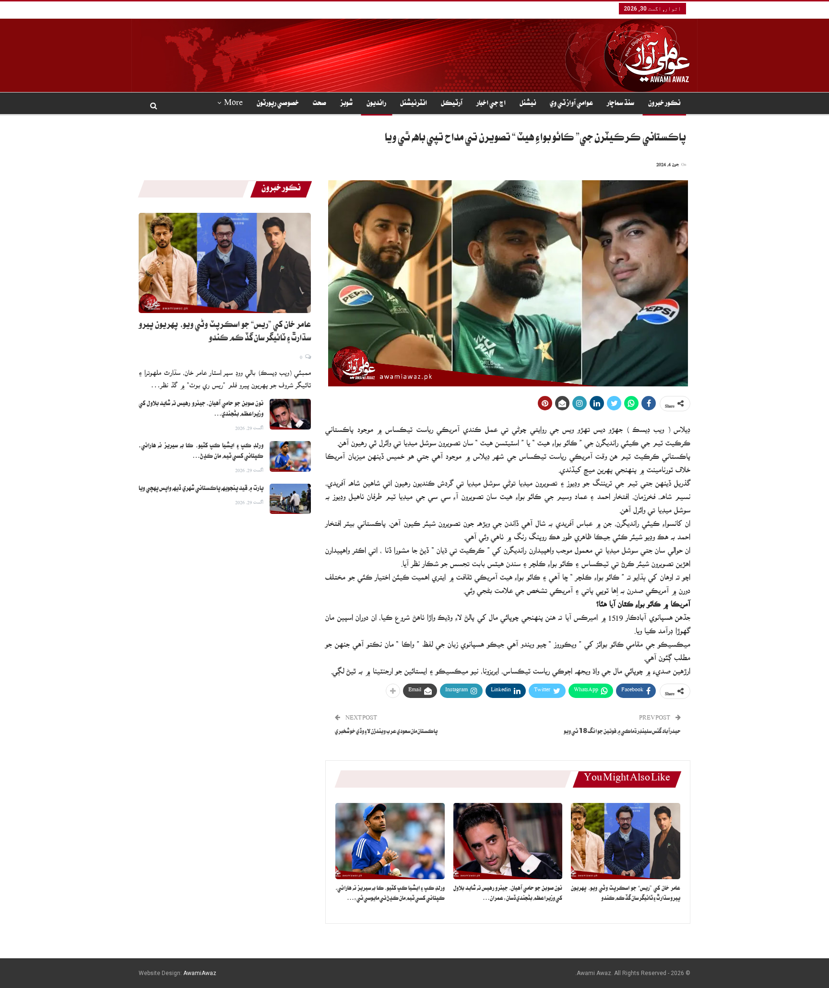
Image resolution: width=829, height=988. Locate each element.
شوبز (346, 104)
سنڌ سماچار (620, 104)
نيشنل (528, 104)
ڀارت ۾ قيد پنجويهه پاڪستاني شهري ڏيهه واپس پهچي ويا (201, 489)
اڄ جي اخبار (491, 104)
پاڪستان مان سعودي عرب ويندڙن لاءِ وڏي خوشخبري (386, 732)
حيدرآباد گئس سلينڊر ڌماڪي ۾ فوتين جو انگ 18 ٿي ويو (622, 732)
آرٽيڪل (451, 104)
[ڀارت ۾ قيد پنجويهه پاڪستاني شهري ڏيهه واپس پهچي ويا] (290, 499)
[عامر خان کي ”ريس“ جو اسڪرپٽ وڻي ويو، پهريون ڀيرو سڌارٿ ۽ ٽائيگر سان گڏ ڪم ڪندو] (625, 841)
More (233, 104)
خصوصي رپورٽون (278, 104)
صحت (319, 104)
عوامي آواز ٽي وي (571, 104)
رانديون (376, 104)
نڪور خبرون (664, 104)
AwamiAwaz (199, 973)
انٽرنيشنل (413, 104)
